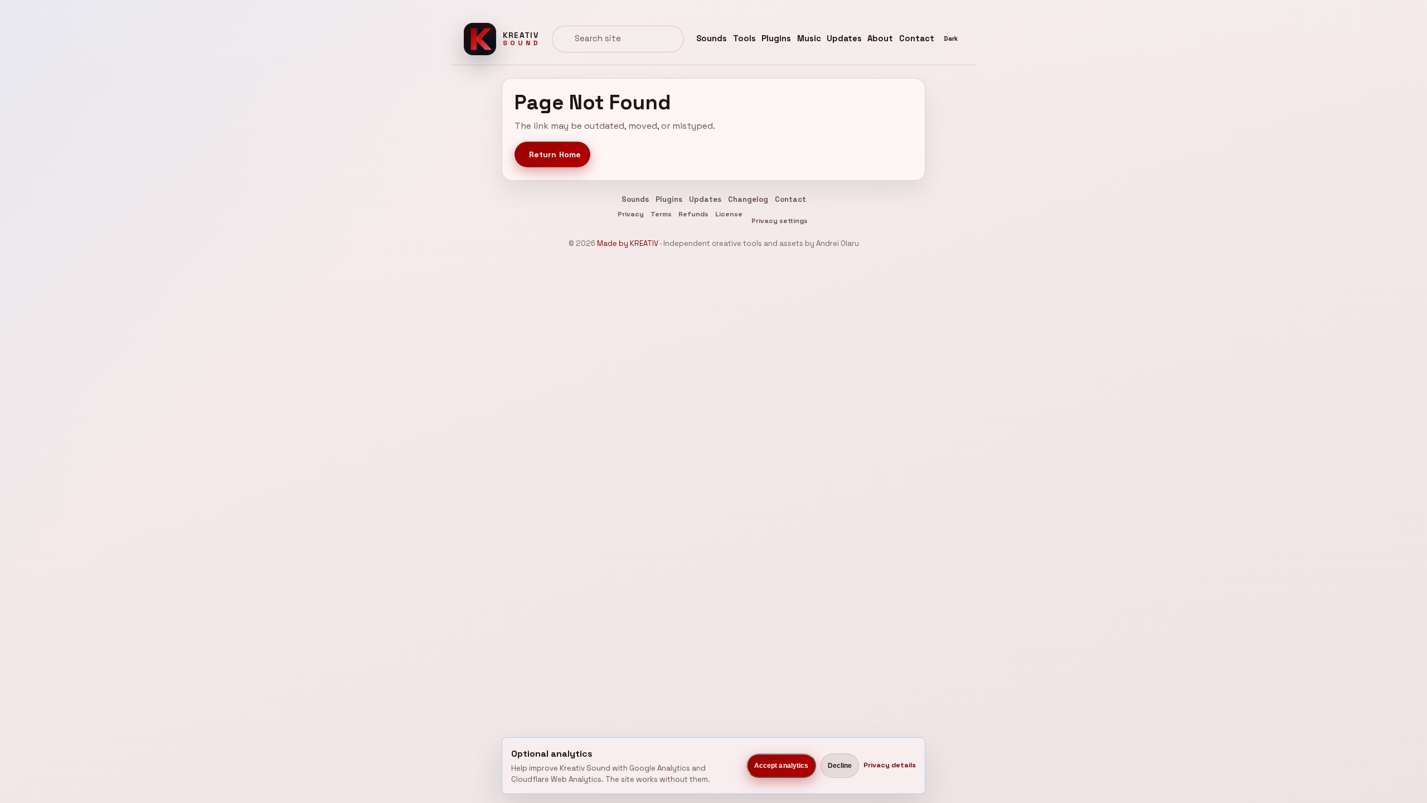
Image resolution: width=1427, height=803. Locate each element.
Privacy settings (779, 220)
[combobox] (618, 39)
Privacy (631, 214)
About (880, 38)
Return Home (555, 154)
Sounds (711, 38)
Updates (844, 38)
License (728, 214)
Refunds (693, 214)
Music (809, 38)
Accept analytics (781, 766)
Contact (916, 38)
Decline (840, 766)
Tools (744, 38)
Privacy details (889, 765)
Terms (661, 214)
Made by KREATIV (627, 243)
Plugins (776, 38)
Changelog (748, 199)
